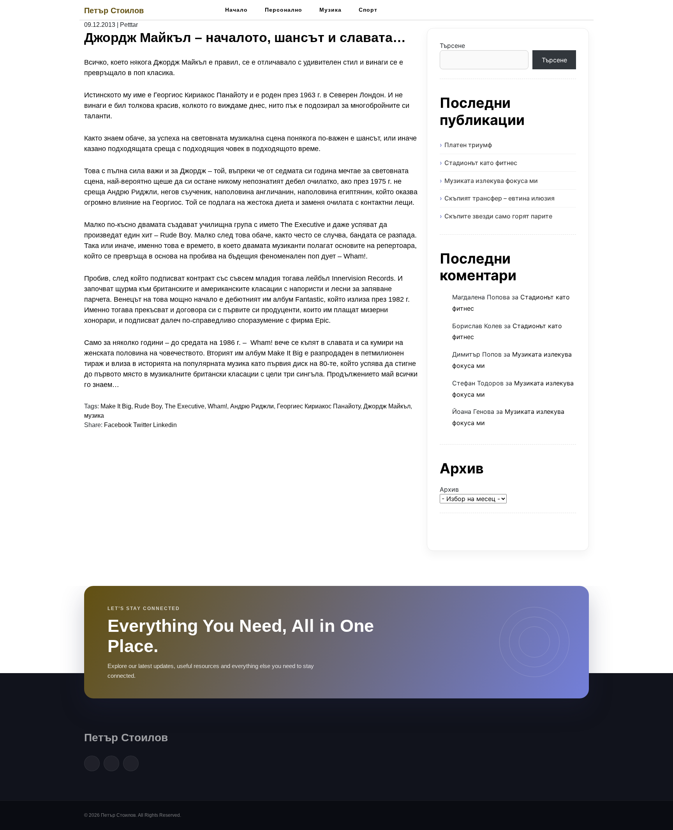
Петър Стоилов (114, 10)
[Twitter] (111, 763)
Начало (236, 10)
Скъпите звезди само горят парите (498, 216)
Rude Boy (148, 406)
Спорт (368, 10)
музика (94, 415)
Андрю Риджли (252, 406)
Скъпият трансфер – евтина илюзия (499, 198)
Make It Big (115, 406)
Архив (449, 489)
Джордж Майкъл (386, 406)
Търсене (452, 45)
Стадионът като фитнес (480, 163)
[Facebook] (92, 763)
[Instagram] (131, 763)
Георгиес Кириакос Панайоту (318, 406)
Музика (330, 10)
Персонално (283, 10)
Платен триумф (468, 145)
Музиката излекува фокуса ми (491, 181)
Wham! (217, 406)
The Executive (184, 406)
